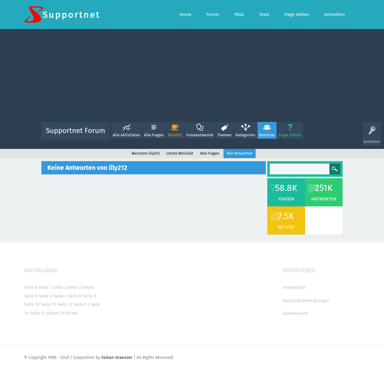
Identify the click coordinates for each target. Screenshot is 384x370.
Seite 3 (74, 287)
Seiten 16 (55, 313)
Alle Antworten (239, 153)
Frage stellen (290, 135)
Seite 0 (31, 287)
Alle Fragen (154, 135)
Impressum (294, 287)
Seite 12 (65, 304)
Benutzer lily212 (146, 153)
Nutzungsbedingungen (306, 300)
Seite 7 (60, 296)
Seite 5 (31, 296)
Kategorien (245, 135)
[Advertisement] (192, 77)
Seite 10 (32, 304)
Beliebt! (175, 135)
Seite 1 (45, 287)
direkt (72, 313)
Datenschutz (295, 313)
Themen (224, 135)
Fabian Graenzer (116, 357)
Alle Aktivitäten (126, 135)
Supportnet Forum (75, 130)
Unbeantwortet (199, 135)
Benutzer (267, 135)
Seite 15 (37, 313)
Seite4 (88, 287)
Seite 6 (45, 296)
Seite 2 (59, 287)
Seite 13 (81, 304)
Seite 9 (89, 296)
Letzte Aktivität (179, 153)
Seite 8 (74, 296)
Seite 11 (48, 304)
